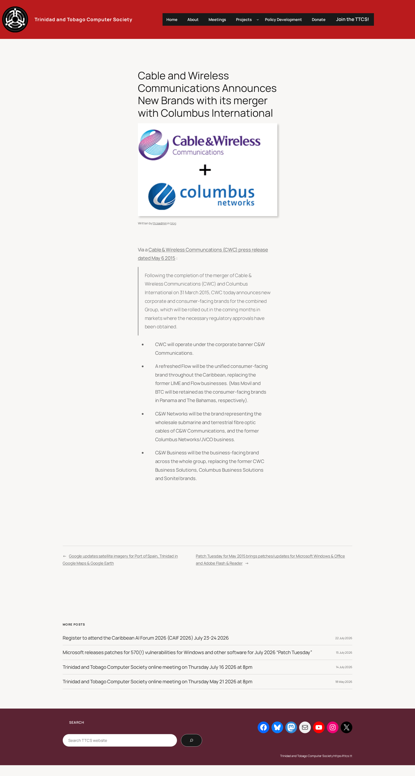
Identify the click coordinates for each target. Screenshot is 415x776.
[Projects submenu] (258, 19)
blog (173, 223)
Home (171, 19)
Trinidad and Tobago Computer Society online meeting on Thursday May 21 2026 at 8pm (157, 681)
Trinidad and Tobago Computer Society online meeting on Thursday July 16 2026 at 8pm (157, 667)
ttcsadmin (160, 223)
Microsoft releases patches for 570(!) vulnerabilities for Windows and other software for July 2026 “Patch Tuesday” (187, 652)
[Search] (191, 740)
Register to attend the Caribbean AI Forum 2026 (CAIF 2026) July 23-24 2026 (146, 638)
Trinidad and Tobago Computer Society (83, 19)
